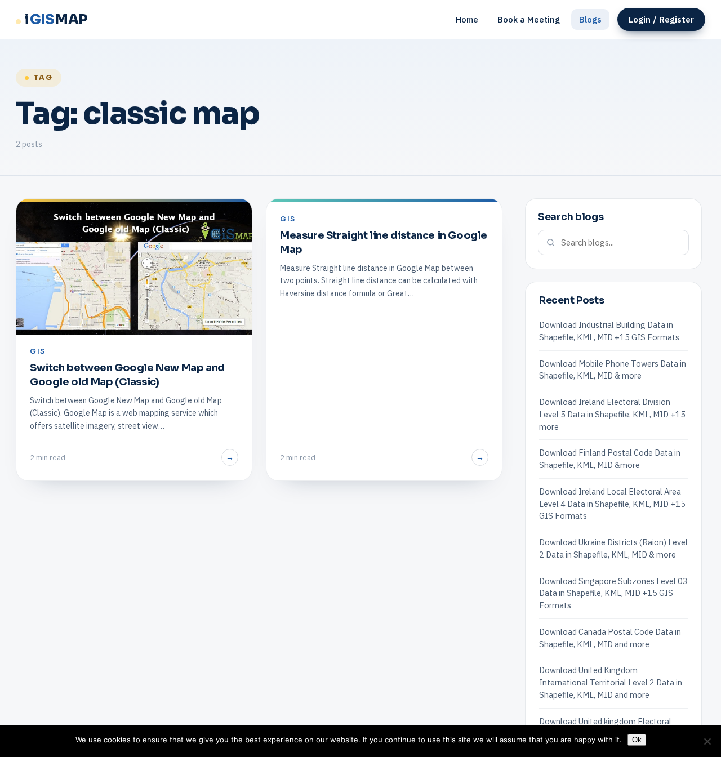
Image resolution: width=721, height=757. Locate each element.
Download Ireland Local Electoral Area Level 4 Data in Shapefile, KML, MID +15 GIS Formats (612, 504)
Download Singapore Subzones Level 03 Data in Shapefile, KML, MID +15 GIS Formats (613, 593)
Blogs (590, 19)
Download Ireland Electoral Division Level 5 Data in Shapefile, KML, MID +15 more (612, 414)
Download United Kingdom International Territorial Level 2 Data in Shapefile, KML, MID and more (610, 682)
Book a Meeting (528, 19)
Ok (637, 740)
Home (467, 19)
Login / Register (661, 19)
